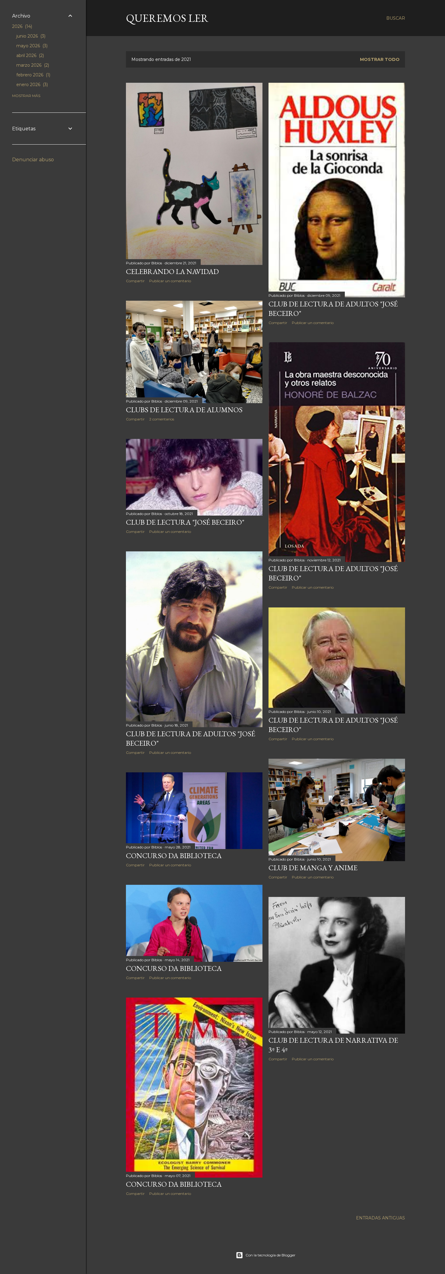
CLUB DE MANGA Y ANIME (313, 867)
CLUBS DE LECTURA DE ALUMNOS (184, 409)
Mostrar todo (380, 59)
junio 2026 (30, 36)
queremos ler (167, 18)
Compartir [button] (135, 281)
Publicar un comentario (170, 281)
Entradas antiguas (380, 1218)
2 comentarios (161, 419)
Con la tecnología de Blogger (270, 1255)
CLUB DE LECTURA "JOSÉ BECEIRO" (185, 522)
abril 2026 (29, 55)
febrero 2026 (32, 75)
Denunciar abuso (33, 159)
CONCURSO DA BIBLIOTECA (174, 855)
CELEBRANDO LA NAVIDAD (172, 271)
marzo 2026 (32, 65)
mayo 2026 (31, 45)
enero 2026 (31, 84)
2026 (21, 26)
